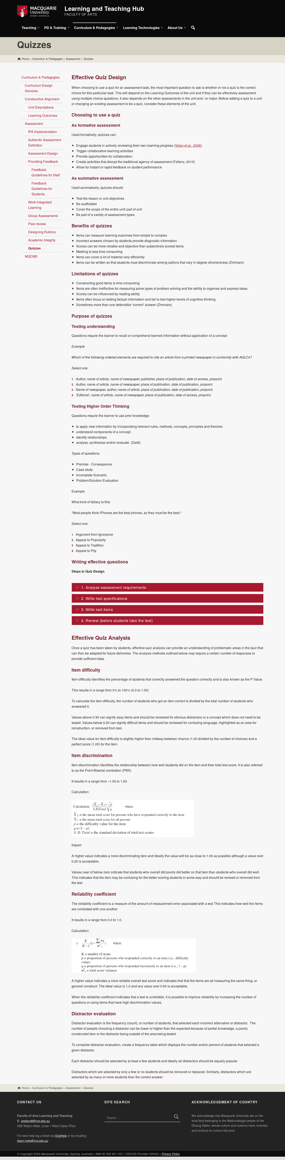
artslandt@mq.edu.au (35, 1121)
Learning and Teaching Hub (104, 8)
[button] (167, 587)
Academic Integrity (41, 240)
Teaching (29, 27)
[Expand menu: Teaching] (39, 27)
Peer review (37, 223)
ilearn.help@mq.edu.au (32, 1140)
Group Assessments (43, 215)
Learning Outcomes (42, 115)
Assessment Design (43, 153)
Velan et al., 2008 (188, 145)
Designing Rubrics (42, 231)
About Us (175, 27)
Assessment (34, 123)
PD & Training (55, 27)
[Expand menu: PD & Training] (68, 27)
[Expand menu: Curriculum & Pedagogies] (117, 27)
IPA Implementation (42, 131)
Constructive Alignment (42, 99)
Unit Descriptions (41, 107)
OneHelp (61, 1135)
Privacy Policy (171, 1154)
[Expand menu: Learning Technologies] (162, 27)
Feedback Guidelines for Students (42, 188)
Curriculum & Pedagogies (94, 27)
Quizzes (34, 248)
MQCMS (31, 256)
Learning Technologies (141, 27)
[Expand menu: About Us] (185, 27)
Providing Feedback (43, 161)
